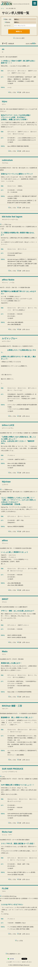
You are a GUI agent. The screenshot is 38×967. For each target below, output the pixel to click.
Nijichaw (6, 482)
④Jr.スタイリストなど (16, 570)
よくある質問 (9, 961)
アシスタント (12, 455)
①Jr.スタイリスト (13, 799)
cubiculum (7, 161)
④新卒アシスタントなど (18, 73)
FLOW (5, 889)
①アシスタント (13, 70)
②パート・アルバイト (24, 516)
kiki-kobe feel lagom (12, 217)
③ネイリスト (33, 799)
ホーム (2, 8)
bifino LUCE (8, 426)
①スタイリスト (13, 186)
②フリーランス (23, 249)
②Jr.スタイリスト (23, 729)
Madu (5, 652)
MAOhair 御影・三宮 (12, 707)
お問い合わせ (29, 961)
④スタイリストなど (18, 134)
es (3, 50)
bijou (4, 102)
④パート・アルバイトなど (15, 390)
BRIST (5, 600)
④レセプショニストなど (14, 801)
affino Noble (8, 281)
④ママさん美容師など (19, 310)
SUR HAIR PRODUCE (12, 770)
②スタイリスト (23, 388)
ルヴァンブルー (9, 339)
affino (5, 541)
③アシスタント (33, 388)
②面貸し (21, 186)
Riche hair (7, 833)
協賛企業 (24, 961)
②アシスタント (23, 70)
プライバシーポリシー (16, 961)
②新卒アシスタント (24, 131)
